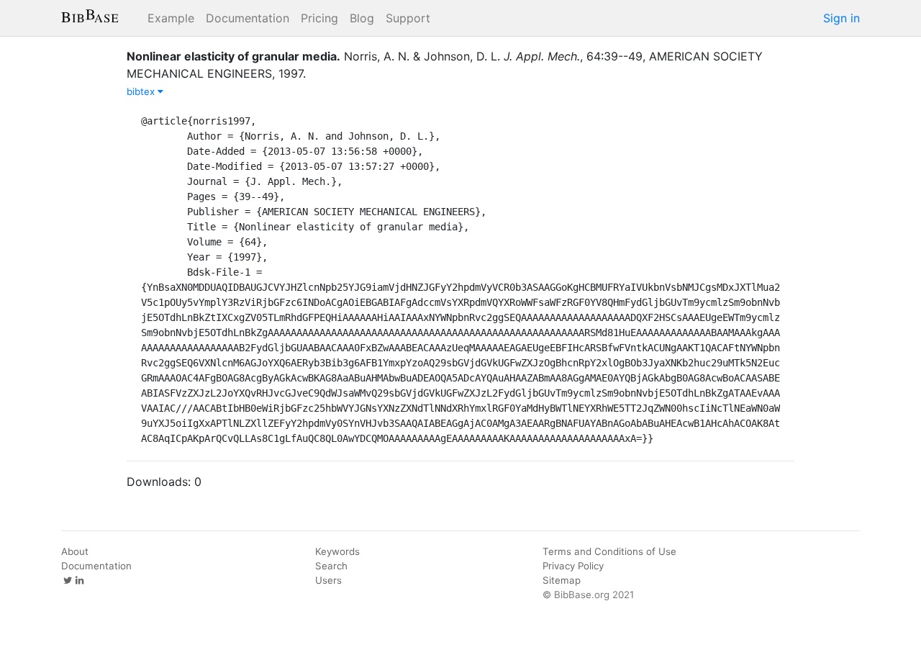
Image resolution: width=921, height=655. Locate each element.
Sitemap (562, 580)
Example (171, 18)
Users (328, 580)
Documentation (247, 18)
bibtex (142, 91)
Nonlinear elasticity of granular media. (233, 56)
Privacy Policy (573, 566)
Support (408, 18)
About (75, 551)
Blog (362, 18)
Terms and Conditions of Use (609, 551)
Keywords (337, 551)
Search (331, 566)
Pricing (319, 18)
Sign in (841, 18)
